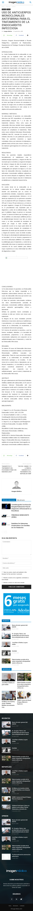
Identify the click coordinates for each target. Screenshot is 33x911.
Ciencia (13, 6)
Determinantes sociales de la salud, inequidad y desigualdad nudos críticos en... (21, 661)
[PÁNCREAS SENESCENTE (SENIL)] (6, 515)
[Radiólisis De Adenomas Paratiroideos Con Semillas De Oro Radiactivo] (6, 524)
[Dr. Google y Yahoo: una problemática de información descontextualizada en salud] (6, 636)
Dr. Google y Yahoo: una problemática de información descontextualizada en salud (20, 635)
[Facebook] (12, 899)
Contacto (22, 906)
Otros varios (20, 680)
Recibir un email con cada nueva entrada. (14, 582)
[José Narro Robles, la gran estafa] (6, 644)
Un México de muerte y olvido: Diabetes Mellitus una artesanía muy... (21, 790)
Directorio (15, 906)
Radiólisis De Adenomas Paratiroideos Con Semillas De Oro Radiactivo (20, 525)
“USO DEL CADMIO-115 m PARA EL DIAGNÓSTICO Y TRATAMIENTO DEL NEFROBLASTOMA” (24, 469)
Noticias (8, 6)
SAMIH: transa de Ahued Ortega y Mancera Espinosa (24, 702)
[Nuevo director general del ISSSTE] (6, 627)
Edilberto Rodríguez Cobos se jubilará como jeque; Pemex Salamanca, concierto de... (20, 807)
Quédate (14, 651)
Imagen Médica (8, 31)
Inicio (3, 6)
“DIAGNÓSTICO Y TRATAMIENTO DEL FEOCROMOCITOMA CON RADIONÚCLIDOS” (9, 469)
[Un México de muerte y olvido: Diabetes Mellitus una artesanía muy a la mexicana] (9, 695)
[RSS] (16, 899)
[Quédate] (6, 653)
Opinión (4, 680)
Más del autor (21, 500)
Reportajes (4, 699)
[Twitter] (21, 899)
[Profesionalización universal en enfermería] (6, 857)
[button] (30, 2)
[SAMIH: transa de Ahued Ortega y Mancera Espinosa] (24, 695)
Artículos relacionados (9, 500)
